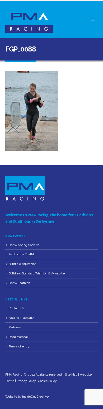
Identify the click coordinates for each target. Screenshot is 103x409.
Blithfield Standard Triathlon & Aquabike (37, 273)
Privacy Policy (26, 381)
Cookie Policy (47, 381)
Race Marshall (19, 337)
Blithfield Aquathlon (22, 264)
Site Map (71, 374)
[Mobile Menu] (93, 19)
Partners (15, 327)
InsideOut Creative (35, 396)
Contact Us (16, 308)
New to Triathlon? (21, 318)
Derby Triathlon (19, 283)
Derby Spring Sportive (24, 245)
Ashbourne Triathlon (23, 254)
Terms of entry (19, 346)
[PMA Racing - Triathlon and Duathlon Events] (29, 19)
